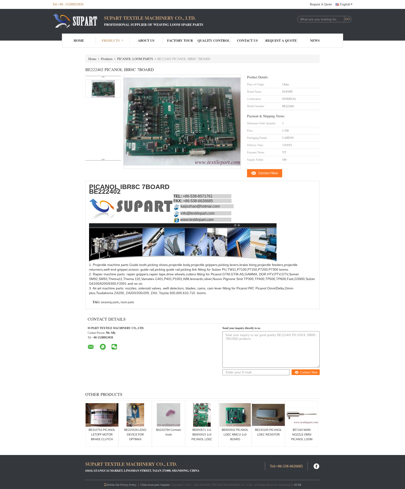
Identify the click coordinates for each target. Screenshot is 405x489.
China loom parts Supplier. (156, 484)
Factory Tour (180, 40)
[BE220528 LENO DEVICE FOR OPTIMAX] (135, 415)
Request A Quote (321, 4)
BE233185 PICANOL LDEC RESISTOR (268, 432)
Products (111, 40)
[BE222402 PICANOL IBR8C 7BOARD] (103, 89)
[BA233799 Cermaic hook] (168, 415)
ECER (297, 484)
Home (79, 40)
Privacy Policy (128, 484)
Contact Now (268, 173)
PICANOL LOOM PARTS (135, 59)
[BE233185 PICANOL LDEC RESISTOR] (268, 415)
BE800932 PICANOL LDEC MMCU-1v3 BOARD (235, 434)
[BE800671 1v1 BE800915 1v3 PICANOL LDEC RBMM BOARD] (201, 415)
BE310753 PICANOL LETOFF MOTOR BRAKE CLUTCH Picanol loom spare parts (102, 439)
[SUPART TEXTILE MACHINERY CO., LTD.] (78, 21)
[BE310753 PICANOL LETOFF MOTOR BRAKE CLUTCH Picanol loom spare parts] (102, 415)
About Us (146, 40)
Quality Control (214, 40)
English (345, 4)
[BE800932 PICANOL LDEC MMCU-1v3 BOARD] (235, 415)
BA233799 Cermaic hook (168, 432)
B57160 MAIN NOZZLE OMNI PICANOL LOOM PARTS (301, 437)
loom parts (127, 302)
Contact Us (247, 40)
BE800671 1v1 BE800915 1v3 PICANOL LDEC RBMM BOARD (201, 437)
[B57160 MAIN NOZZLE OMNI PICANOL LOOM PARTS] (301, 415)
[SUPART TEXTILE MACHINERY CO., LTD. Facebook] (317, 465)
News (315, 40)
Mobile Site (113, 484)
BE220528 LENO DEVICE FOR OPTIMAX (135, 434)
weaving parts (110, 302)
